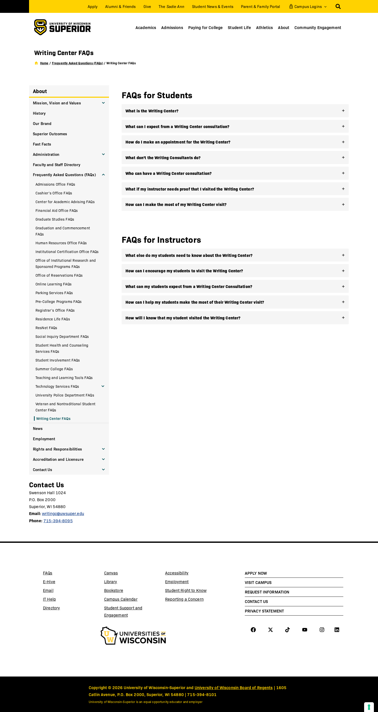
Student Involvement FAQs (57, 360)
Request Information (267, 591)
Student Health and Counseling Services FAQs (61, 348)
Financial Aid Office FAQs (56, 210)
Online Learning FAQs (53, 284)
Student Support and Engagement (123, 611)
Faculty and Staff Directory (56, 164)
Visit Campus (258, 582)
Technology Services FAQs (57, 386)
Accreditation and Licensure (58, 459)
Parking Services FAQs (54, 292)
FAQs (47, 572)
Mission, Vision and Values (57, 102)
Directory (51, 607)
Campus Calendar (121, 599)
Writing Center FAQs (53, 418)
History (39, 113)
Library (123, 582)
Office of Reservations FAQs (59, 275)
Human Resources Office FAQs (61, 242)
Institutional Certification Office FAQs (67, 251)
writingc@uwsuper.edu (63, 513)
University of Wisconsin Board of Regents (234, 687)
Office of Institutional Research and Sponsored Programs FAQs (65, 263)
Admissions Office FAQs (55, 184)
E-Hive (62, 582)
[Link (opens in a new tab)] (133, 636)
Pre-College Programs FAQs (58, 301)
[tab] (235, 110)
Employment (44, 438)
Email (62, 591)
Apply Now (256, 573)
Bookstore (123, 591)
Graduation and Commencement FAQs (62, 231)
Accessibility (176, 572)
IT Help (62, 599)
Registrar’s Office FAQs (55, 310)
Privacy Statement (264, 611)
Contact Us (42, 469)
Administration (46, 154)
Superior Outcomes (50, 133)
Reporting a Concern (184, 599)
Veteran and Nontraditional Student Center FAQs (65, 406)
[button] (324, 6)
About (40, 90)
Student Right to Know (185, 590)
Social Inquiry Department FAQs (62, 336)
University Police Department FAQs (64, 395)
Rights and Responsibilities (57, 449)
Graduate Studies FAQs (54, 219)
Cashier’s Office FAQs (53, 193)
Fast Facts (42, 144)
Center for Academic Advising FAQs (65, 201)
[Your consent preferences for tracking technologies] (369, 707)
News (38, 428)
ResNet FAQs (46, 327)
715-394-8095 (58, 520)
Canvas (123, 573)
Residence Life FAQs (52, 319)
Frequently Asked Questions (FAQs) (64, 174)
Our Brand (42, 123)
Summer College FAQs (54, 368)
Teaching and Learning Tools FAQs (64, 377)
